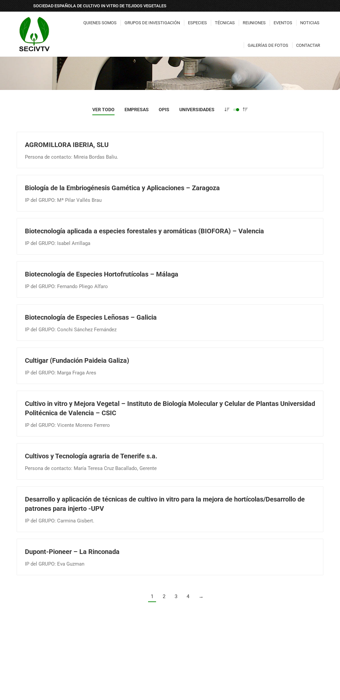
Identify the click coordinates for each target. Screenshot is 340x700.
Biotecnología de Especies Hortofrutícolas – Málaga (101, 274)
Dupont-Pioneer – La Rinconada (72, 552)
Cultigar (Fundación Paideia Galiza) (77, 360)
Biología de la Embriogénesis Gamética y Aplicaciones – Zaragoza (122, 188)
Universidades (196, 109)
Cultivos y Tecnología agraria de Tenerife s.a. (91, 456)
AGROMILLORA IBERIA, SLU (67, 145)
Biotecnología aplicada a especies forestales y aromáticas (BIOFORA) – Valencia (144, 231)
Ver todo (103, 109)
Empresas (137, 109)
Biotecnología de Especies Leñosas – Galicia (91, 317)
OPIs (164, 109)
